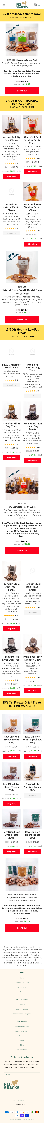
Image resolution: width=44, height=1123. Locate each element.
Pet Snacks (18, 1119)
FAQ (22, 978)
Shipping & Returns (22, 983)
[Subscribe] (37, 1075)
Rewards (22, 1036)
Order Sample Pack (22, 1027)
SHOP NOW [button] (22, 91)
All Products (22, 1050)
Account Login (22, 1009)
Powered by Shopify (28, 1119)
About (22, 1040)
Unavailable (11, 233)
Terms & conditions (22, 992)
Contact (22, 1005)
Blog (22, 1045)
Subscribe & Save (22, 1031)
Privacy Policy (22, 987)
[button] (4, 4)
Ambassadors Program (22, 1014)
